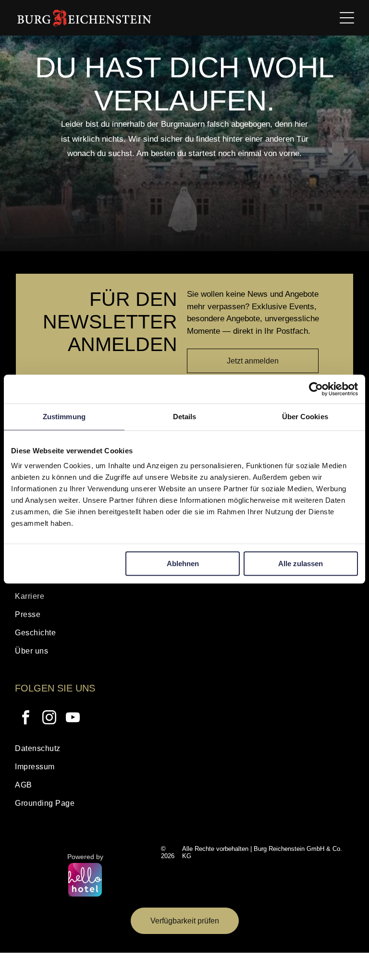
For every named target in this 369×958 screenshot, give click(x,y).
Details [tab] (185, 416)
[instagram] (49, 718)
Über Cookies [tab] (305, 416)
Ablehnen (183, 563)
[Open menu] (347, 18)
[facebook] (25, 718)
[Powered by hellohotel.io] (85, 880)
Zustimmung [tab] (64, 416)
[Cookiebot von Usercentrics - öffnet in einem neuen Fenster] (316, 389)
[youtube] (72, 718)
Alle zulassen (300, 563)
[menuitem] (184, 599)
